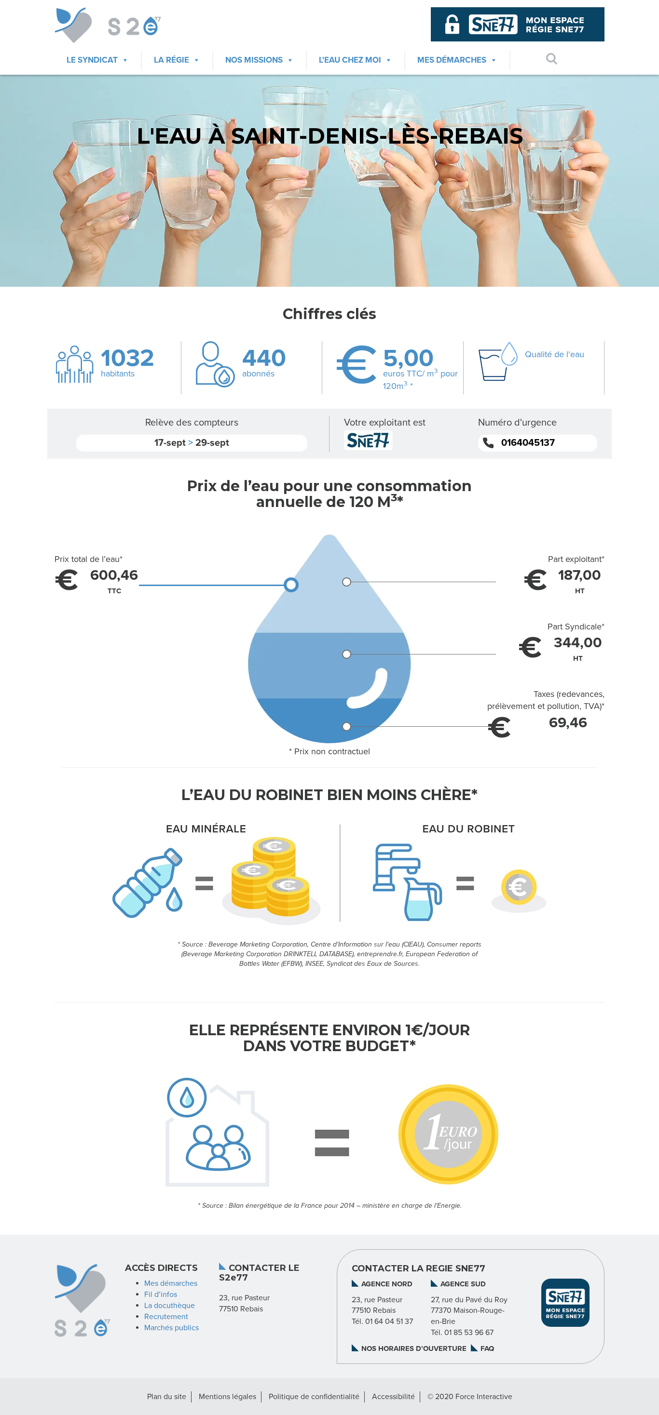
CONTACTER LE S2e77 (259, 1273)
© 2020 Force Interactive (469, 1397)
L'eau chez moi (350, 60)
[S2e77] (118, 25)
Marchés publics (171, 1328)
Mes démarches (451, 60)
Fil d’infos (160, 1294)
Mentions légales (227, 1397)
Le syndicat (92, 60)
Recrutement (166, 1317)
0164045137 (528, 443)
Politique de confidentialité (314, 1397)
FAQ (487, 1348)
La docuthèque (169, 1305)
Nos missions (254, 60)
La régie (171, 60)
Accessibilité (393, 1397)
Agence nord (386, 1284)
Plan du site (166, 1397)
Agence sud (463, 1284)
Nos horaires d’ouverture (414, 1348)
